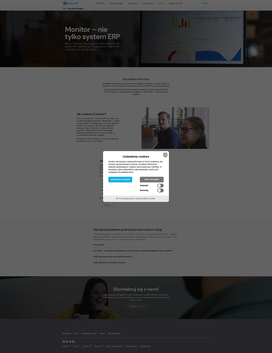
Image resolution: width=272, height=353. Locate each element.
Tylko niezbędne (151, 179)
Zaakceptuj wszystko (120, 179)
